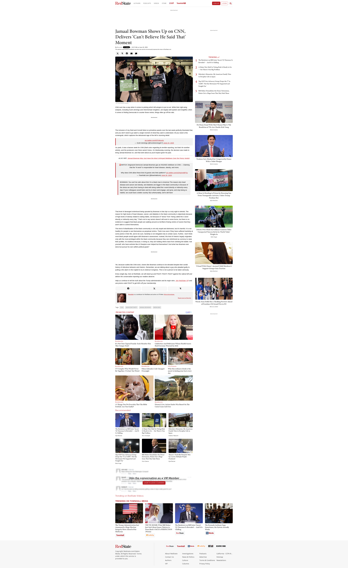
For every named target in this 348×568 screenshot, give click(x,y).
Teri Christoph (146, 435)
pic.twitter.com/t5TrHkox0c (154, 140)
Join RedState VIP (182, 281)
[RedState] (123, 3)
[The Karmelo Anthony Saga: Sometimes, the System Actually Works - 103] (219, 513)
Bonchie (119, 47)
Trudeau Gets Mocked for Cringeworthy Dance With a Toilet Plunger (213, 160)
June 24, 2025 (169, 143)
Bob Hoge (118, 463)
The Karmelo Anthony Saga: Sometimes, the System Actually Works (217, 527)
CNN (121, 307)
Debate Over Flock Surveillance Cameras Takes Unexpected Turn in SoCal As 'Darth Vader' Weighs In (213, 231)
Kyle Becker (118, 435)
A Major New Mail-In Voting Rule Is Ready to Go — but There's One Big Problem (153, 431)
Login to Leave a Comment (154, 483)
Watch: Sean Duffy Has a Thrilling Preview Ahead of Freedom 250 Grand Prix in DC (213, 302)
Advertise (203, 557)
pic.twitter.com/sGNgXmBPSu (177, 173)
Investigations (187, 553)
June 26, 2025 (166, 175)
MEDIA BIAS (156, 307)
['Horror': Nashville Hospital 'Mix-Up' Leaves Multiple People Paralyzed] (181, 446)
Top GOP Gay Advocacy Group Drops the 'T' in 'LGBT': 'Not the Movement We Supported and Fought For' (126, 457)
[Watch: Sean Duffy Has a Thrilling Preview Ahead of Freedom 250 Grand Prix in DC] (214, 288)
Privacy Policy (204, 564)
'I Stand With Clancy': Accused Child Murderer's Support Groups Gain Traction (214, 267)
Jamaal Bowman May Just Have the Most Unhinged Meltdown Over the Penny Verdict (159, 158)
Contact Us (169, 557)
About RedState (171, 553)
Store (164, 3)
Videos (156, 3)
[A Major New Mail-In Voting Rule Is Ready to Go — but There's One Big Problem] (154, 420)
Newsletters (221, 560)
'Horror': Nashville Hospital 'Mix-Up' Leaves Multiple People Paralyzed (180, 456)
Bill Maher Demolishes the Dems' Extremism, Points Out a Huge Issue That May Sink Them (153, 456)
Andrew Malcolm (173, 435)
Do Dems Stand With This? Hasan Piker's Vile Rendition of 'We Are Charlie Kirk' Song (214, 126)
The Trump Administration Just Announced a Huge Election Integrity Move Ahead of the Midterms (127, 528)
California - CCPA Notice (225, 553)
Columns (185, 564)
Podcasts (147, 3)
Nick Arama (145, 461)
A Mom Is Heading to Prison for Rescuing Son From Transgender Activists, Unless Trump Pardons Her (214, 195)
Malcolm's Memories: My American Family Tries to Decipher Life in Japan (180, 431)
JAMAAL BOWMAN (145, 307)
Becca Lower (214, 306)
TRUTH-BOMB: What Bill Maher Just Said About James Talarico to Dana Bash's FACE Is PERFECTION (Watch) (158, 528)
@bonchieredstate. (169, 294)
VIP (166, 564)
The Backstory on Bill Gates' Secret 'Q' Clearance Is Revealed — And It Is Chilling (127, 431)
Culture (185, 560)
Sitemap (220, 557)
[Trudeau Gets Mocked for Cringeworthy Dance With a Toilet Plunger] (214, 146)
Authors (137, 3)
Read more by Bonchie (184, 298)
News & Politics (188, 557)
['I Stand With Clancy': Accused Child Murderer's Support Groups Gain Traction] (214, 253)
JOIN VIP (216, 3)
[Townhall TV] (181, 3)
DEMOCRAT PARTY (131, 307)
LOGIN (224, 3)
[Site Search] (231, 3)
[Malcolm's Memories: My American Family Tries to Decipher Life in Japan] (181, 420)
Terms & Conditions (207, 560)
